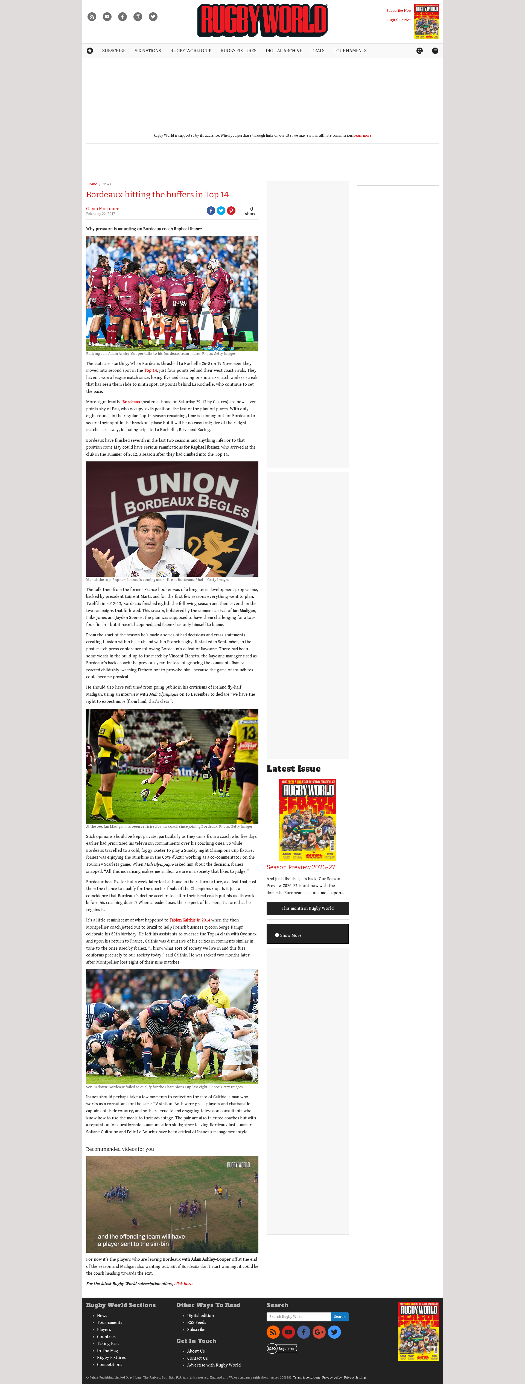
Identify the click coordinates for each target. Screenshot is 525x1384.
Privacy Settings (355, 1377)
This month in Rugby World (308, 908)
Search (340, 1317)
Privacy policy (332, 1377)
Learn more (363, 135)
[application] (172, 1204)
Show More (290, 935)
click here (183, 1283)
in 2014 (190, 920)
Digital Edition (399, 20)
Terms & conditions (306, 1377)
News (106, 184)
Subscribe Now (399, 10)
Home (92, 184)
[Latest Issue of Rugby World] (426, 21)
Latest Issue (294, 768)
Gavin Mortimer (102, 208)
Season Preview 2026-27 (301, 867)
